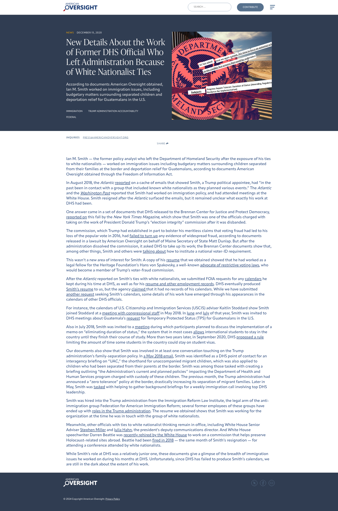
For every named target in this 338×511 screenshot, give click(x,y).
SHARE (161, 144)
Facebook (263, 483)
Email (272, 483)
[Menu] (272, 7)
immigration (74, 111)
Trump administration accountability (113, 111)
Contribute (250, 7)
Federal (71, 117)
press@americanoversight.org (106, 138)
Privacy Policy (112, 499)
